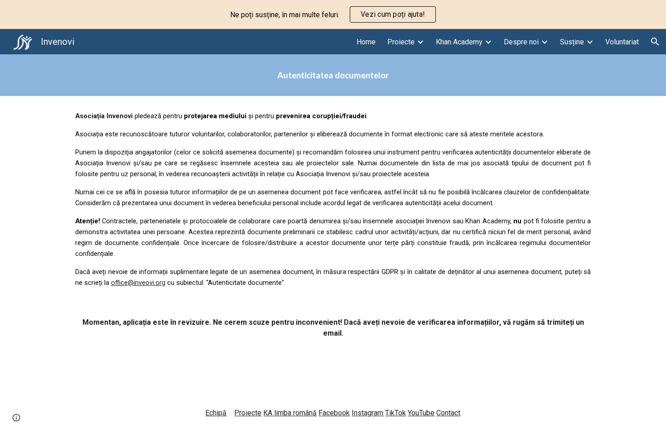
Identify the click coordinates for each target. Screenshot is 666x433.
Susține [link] (572, 42)
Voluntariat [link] (622, 42)
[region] (333, 14)
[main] (333, 75)
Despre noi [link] (521, 42)
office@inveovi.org (138, 283)
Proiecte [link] (401, 42)
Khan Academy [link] (459, 42)
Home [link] (366, 42)
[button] (655, 42)
